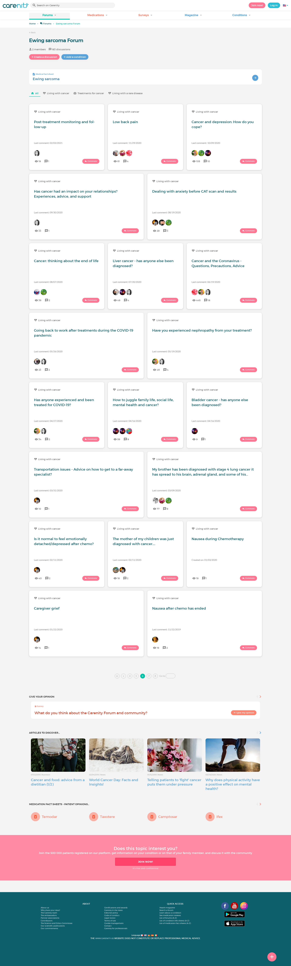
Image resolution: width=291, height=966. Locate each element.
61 (118, 161)
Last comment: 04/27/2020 (48, 420)
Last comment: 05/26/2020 (48, 351)
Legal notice (109, 918)
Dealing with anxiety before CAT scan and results (194, 191)
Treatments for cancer (91, 93)
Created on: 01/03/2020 (204, 559)
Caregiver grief (46, 608)
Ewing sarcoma (46, 79)
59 (118, 439)
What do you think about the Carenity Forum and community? (91, 713)
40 (40, 578)
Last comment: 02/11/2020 (48, 559)
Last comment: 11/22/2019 (166, 629)
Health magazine (167, 907)
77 (158, 508)
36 (39, 300)
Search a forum (166, 910)
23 (39, 369)
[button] (49, 16)
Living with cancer (58, 93)
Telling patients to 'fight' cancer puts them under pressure (174, 782)
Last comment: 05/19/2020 (166, 351)
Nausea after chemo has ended (179, 608)
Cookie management (114, 923)
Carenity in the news (113, 910)
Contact (108, 926)
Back (33, 32)
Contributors (46, 921)
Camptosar (167, 817)
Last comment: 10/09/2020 (206, 142)
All (36, 93)
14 (39, 647)
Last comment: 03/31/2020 (48, 490)
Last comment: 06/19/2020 (206, 281)
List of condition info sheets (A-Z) (174, 921)
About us (45, 907)
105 (198, 161)
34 (39, 439)
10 (208, 161)
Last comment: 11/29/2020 (127, 142)
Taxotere (107, 817)
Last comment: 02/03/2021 (48, 142)
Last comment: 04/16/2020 (127, 420)
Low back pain (125, 122)
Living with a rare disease (127, 93)
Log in (274, 5)
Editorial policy (111, 913)
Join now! (257, 5)
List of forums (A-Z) (168, 918)
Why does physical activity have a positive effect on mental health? (233, 784)
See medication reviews (170, 915)
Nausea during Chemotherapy (218, 539)
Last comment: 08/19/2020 (166, 212)
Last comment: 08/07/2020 (48, 281)
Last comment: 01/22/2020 (48, 629)
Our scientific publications (53, 926)
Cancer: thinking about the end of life (66, 261)
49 (118, 300)
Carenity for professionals (115, 928)
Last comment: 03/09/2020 (166, 490)
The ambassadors (49, 915)
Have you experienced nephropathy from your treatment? (202, 330)
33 (39, 230)
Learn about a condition (170, 913)
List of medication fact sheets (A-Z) (175, 923)
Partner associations (50, 918)
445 (198, 300)
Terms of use (110, 921)
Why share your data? (50, 910)
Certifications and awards (115, 907)
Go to (162, 675)
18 (209, 300)
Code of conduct (111, 915)
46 (158, 369)
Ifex (219, 817)
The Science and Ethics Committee (56, 923)
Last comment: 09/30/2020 (48, 212)
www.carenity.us (104, 938)
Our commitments (49, 928)
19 (39, 161)
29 (158, 230)
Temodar (49, 817)
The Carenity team (49, 913)
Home (32, 23)
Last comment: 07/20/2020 (127, 281)
